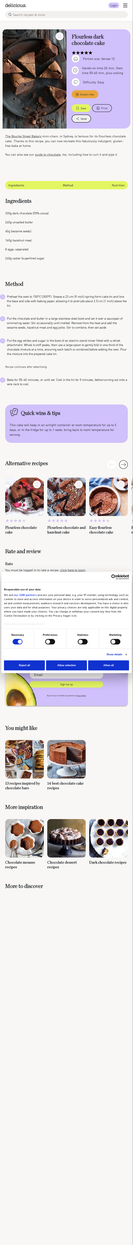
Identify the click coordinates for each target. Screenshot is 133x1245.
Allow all (108, 665)
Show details (114, 654)
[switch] (50, 641)
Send (84, 118)
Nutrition (118, 185)
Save (83, 108)
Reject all (24, 665)
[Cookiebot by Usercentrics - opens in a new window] (114, 577)
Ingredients (16, 185)
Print (104, 108)
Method (68, 185)
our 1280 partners (25, 595)
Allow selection (66, 665)
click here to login (72, 570)
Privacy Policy (81, 696)
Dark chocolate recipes (107, 862)
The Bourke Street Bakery (23, 136)
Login (113, 5)
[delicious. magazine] (15, 5)
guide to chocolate (48, 154)
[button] (123, 464)
